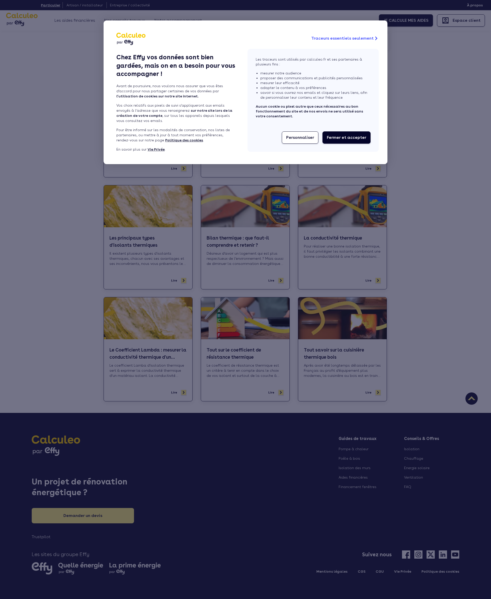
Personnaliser (300, 137)
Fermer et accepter (346, 137)
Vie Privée (156, 149)
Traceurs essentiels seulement (342, 38)
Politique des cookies (184, 140)
